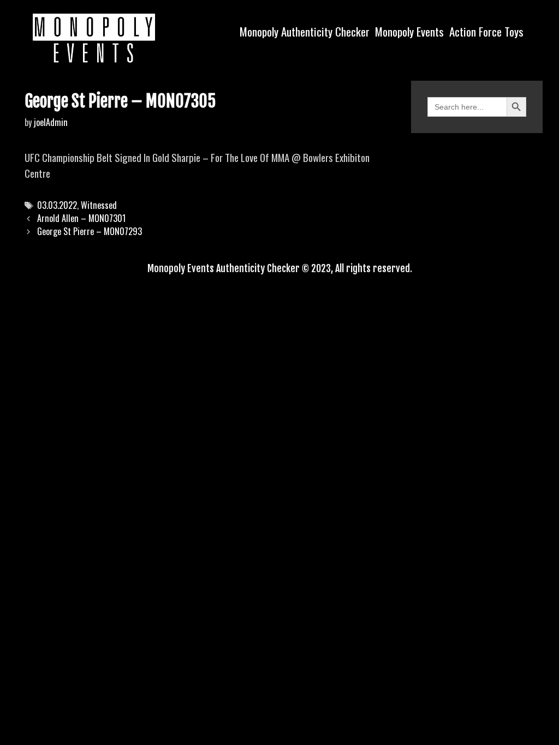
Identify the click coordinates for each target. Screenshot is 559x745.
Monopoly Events (409, 31)
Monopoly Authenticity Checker (305, 31)
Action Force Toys (486, 31)
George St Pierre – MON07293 (89, 231)
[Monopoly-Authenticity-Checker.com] (94, 38)
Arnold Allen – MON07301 (81, 218)
